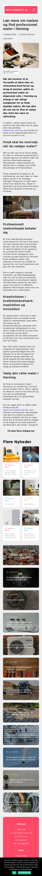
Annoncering (21, 856)
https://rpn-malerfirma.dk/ (16, 410)
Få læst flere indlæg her (21, 431)
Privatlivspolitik (24, 873)
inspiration (8, 38)
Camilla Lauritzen (27, 34)
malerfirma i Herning (13, 130)
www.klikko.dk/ (23, 844)
